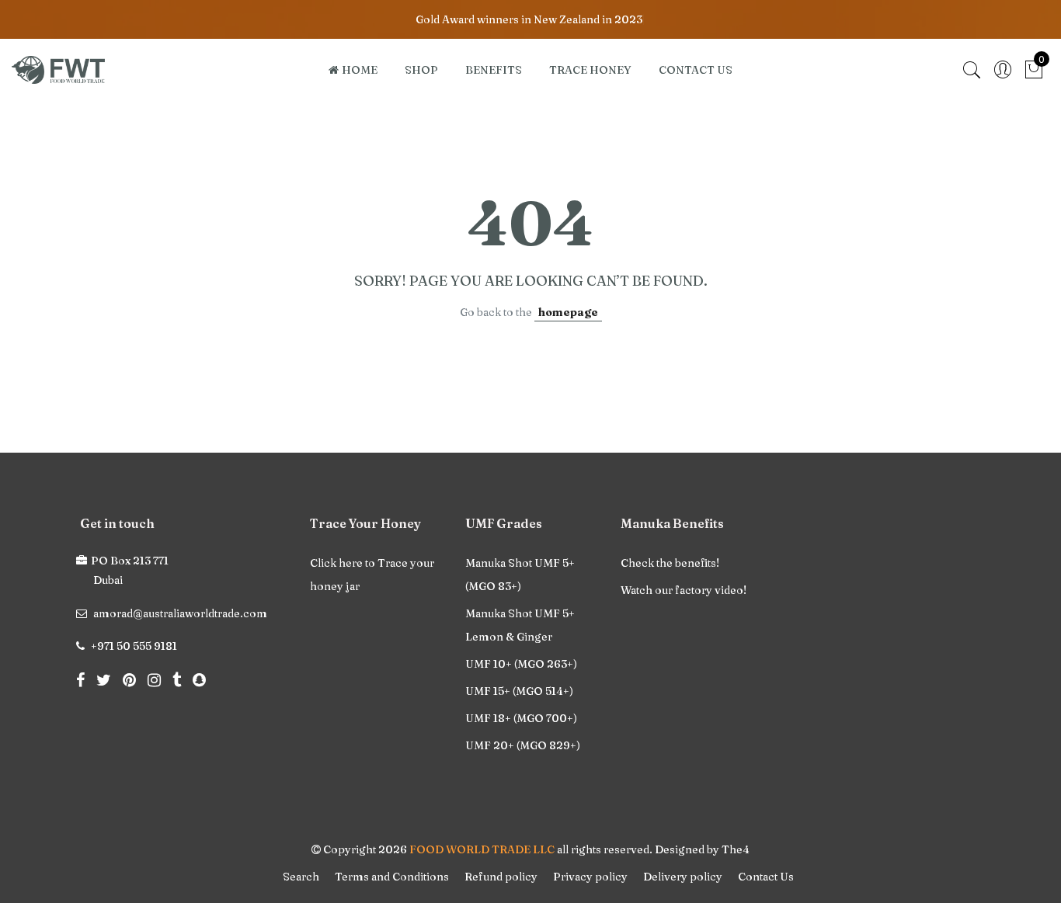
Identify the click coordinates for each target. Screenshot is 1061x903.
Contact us (695, 70)
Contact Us (766, 877)
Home (359, 70)
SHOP (421, 70)
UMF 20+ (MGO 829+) (522, 745)
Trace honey (590, 70)
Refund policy (500, 877)
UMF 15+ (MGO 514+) (519, 691)
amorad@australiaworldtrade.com (180, 613)
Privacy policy (590, 877)
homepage (568, 312)
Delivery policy (682, 877)
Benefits (493, 70)
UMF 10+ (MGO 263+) (521, 664)
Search (301, 877)
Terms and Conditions (392, 877)
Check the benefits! (670, 563)
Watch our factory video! (683, 590)
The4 (736, 849)
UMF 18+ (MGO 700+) (521, 718)
